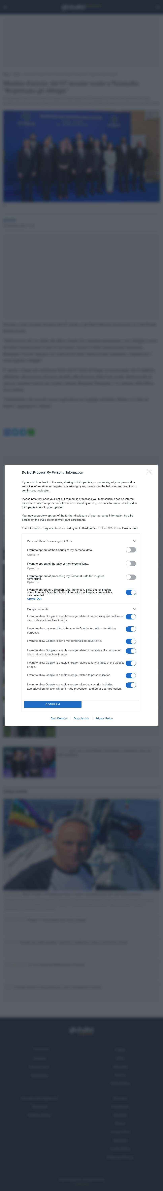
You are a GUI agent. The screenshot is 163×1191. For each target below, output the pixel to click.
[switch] (131, 549)
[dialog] (81, 595)
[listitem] (81, 541)
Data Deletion (59, 718)
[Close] (150, 473)
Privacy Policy (104, 718)
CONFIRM (53, 704)
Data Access (81, 718)
